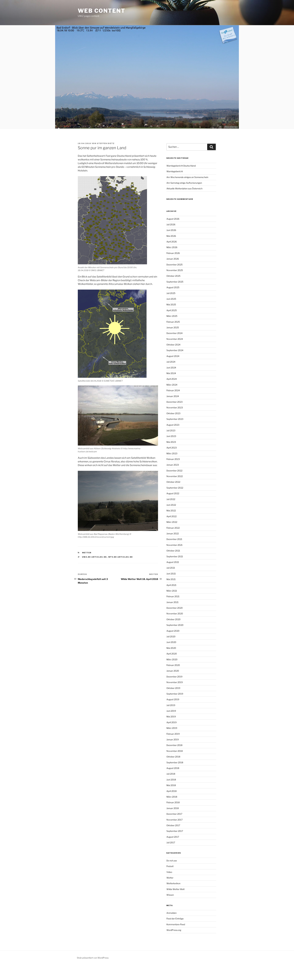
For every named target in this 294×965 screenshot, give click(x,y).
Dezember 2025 (174, 264)
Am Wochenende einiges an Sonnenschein (187, 177)
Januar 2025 (172, 327)
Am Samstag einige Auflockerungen (184, 183)
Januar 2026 (172, 258)
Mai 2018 (171, 785)
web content (101, 10)
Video (169, 872)
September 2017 (174, 831)
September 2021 (174, 556)
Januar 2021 (172, 602)
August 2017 (172, 837)
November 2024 (174, 339)
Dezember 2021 (174, 539)
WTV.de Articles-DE (120, 557)
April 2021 (171, 585)
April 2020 (171, 653)
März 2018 (171, 796)
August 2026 (172, 218)
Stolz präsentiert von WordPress (93, 957)
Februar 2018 (173, 802)
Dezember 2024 (174, 333)
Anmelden (171, 913)
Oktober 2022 (173, 482)
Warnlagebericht (174, 171)
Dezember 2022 (174, 470)
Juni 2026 (171, 230)
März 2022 (171, 522)
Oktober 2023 (173, 413)
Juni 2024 (171, 367)
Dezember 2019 (174, 676)
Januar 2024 (172, 396)
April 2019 (171, 722)
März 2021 (171, 590)
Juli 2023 (170, 430)
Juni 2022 (171, 505)
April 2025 (171, 310)
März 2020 (171, 659)
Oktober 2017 (173, 825)
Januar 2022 (172, 533)
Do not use (171, 860)
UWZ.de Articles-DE (94, 557)
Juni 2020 (171, 642)
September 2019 (174, 693)
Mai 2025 (171, 304)
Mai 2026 (171, 236)
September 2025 (174, 281)
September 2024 (174, 350)
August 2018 (172, 768)
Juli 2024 (170, 361)
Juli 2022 (170, 499)
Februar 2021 (172, 596)
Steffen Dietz (106, 143)
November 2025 (174, 270)
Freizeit (169, 866)
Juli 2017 (170, 842)
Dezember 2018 (174, 745)
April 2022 (171, 516)
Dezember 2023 (174, 402)
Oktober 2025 (173, 276)
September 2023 (174, 419)
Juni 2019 (171, 711)
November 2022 (174, 476)
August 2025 (172, 287)
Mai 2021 (171, 579)
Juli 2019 (170, 705)
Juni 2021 (171, 573)
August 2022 (172, 493)
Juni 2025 (171, 299)
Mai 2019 (171, 716)
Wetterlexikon (173, 883)
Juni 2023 (171, 436)
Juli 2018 (170, 773)
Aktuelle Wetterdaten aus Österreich (184, 188)
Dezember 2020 (174, 608)
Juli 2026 (170, 224)
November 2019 (174, 682)
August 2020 (172, 631)
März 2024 (171, 384)
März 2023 (171, 453)
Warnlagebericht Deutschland (181, 165)
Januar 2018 (172, 808)
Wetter (87, 553)
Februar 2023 (173, 459)
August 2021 (172, 562)
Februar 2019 (173, 734)
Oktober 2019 (173, 688)
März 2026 (171, 247)
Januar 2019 (172, 739)
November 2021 (174, 545)
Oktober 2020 (173, 619)
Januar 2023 (172, 464)
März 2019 (171, 728)
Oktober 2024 (173, 344)
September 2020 (174, 625)
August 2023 (172, 424)
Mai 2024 (171, 373)
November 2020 (174, 613)
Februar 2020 (173, 665)
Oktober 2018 (173, 756)
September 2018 (174, 762)
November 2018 (174, 751)
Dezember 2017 (174, 814)
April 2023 (171, 447)
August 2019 (172, 699)
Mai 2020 (171, 648)
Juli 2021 (170, 567)
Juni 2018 (171, 779)
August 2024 (172, 356)
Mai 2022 (171, 510)
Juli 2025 (170, 293)
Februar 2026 (173, 253)
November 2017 (174, 819)
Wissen (170, 895)
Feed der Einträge (175, 918)
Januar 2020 (172, 670)
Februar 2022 (173, 528)
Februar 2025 (173, 321)
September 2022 (174, 487)
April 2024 (171, 379)
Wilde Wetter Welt (175, 889)
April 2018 (171, 791)
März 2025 (171, 316)
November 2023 (174, 407)
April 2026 (171, 241)
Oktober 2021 (173, 550)
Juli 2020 (170, 636)
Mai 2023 (171, 442)
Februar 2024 (173, 390)
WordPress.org (173, 930)
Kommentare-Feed (175, 924)
